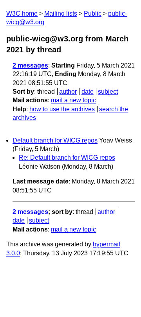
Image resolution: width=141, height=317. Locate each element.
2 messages (30, 65)
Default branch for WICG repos (55, 140)
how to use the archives (62, 109)
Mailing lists (60, 13)
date (87, 91)
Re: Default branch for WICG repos (67, 157)
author (68, 91)
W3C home (22, 13)
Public (92, 13)
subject (108, 91)
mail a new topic (73, 100)
